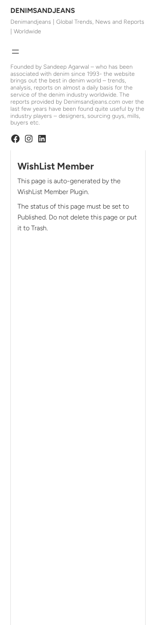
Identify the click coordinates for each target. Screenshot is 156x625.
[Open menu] (15, 52)
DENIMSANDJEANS (42, 10)
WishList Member (55, 166)
